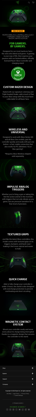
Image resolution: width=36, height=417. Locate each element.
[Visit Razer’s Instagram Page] (10, 409)
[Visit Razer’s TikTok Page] (22, 409)
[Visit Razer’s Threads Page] (13, 409)
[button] (33, 2)
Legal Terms (16, 393)
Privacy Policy (25, 393)
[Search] (28, 2)
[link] (17, 2)
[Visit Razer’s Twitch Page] (25, 409)
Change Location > (19, 403)
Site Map (9, 393)
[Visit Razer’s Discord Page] (29, 409)
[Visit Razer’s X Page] (16, 409)
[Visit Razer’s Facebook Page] (7, 409)
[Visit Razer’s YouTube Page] (19, 409)
